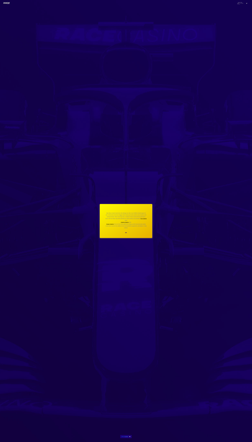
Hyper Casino (110, 224)
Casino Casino (125, 222)
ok (129, 436)
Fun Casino (144, 218)
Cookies (126, 436)
